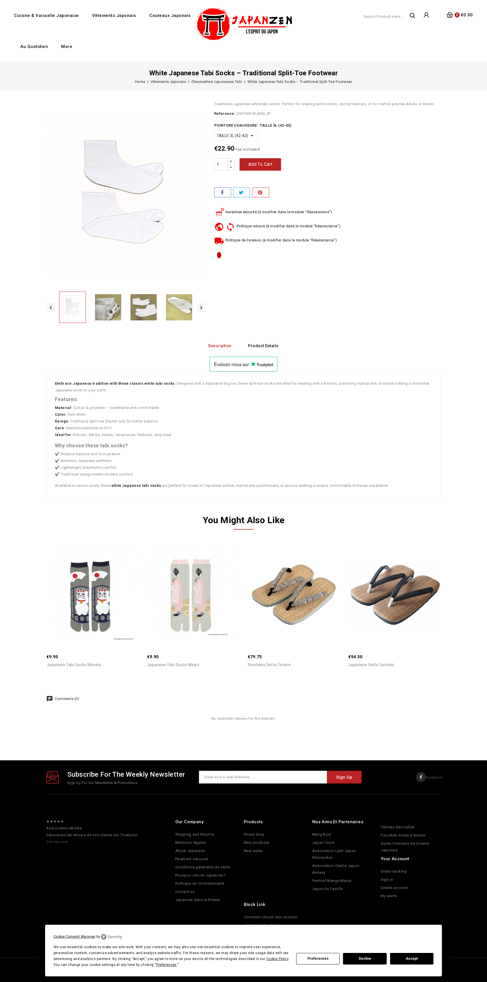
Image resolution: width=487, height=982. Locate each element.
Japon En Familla (327, 889)
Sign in (387, 879)
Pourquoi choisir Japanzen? (200, 875)
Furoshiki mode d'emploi (403, 835)
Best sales (253, 851)
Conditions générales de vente (202, 867)
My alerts (389, 896)
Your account (395, 858)
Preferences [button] (166, 965)
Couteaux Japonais (170, 15)
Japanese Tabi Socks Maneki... (75, 664)
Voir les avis (57, 842)
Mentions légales (190, 842)
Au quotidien (34, 46)
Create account (394, 888)
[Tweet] (241, 192)
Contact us (185, 891)
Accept (412, 959)
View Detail (99, 579)
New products (256, 842)
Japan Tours (323, 842)
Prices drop (254, 834)
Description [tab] (219, 346)
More (66, 46)
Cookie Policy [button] (277, 959)
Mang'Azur (321, 834)
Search (412, 15)
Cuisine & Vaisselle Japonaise (46, 15)
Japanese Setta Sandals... (372, 664)
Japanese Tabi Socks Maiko (173, 664)
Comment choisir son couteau (271, 917)
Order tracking (394, 871)
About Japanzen (190, 851)
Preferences (318, 959)
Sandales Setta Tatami (269, 664)
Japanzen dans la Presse (197, 900)
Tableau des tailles (398, 827)
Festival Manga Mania (331, 880)
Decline (365, 959)
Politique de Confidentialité (200, 883)
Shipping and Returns (194, 834)
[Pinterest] (261, 192)
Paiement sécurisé (191, 859)
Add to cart (260, 164)
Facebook (434, 777)
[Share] (222, 192)
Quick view (86, 579)
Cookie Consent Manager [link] (75, 937)
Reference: (224, 113)
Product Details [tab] (263, 346)
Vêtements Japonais (114, 15)
